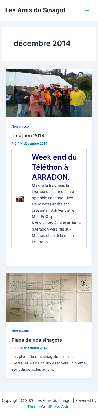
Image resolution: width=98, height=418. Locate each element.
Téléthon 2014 (28, 135)
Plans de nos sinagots (36, 340)
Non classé (20, 126)
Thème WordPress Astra (49, 406)
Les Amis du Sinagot (35, 10)
